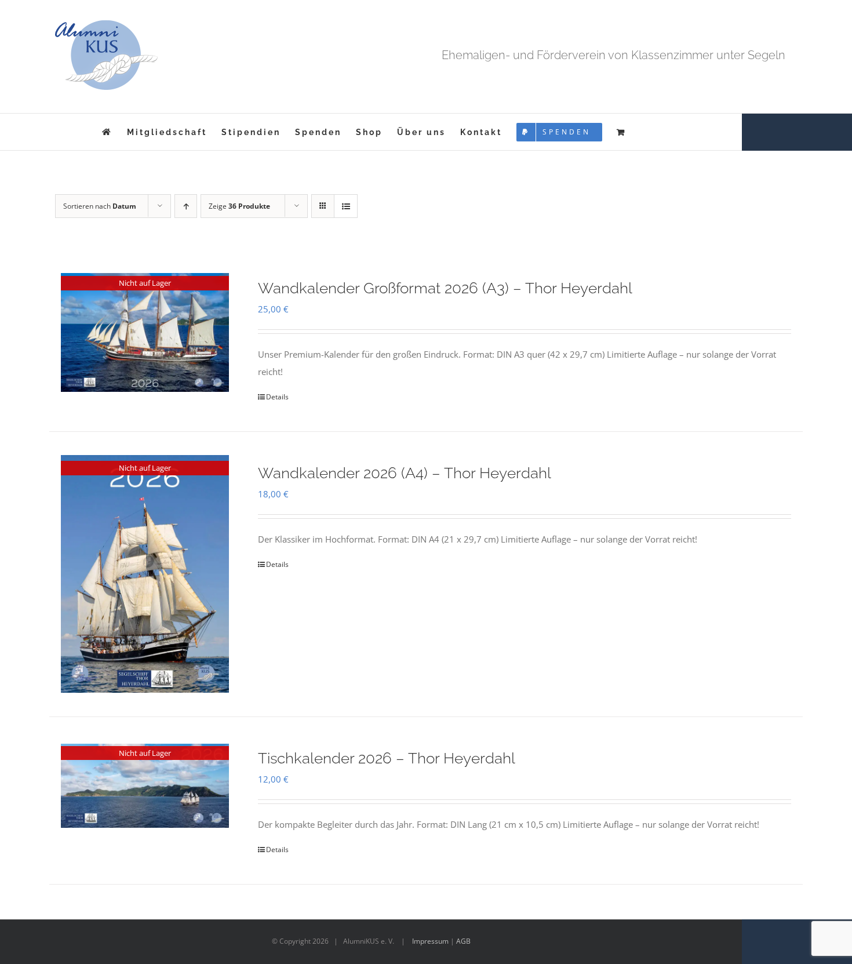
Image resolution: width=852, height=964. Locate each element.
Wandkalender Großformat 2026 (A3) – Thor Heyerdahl (445, 288)
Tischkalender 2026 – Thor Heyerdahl (386, 758)
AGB (463, 941)
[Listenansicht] (345, 206)
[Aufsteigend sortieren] (185, 206)
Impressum (430, 941)
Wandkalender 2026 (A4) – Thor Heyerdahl (404, 473)
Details (277, 397)
